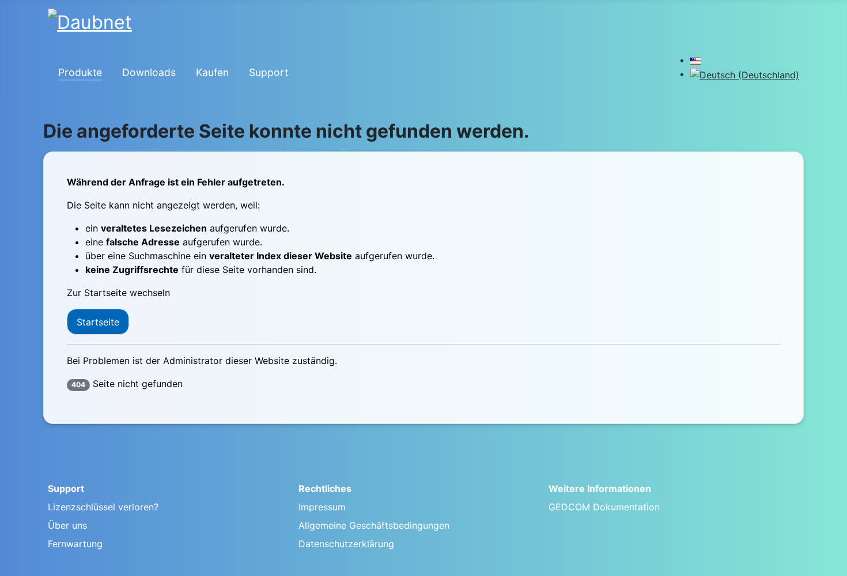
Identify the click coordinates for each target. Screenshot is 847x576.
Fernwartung (75, 544)
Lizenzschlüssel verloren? (103, 507)
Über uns (67, 525)
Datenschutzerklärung (346, 544)
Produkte (80, 72)
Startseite (98, 322)
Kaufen (212, 72)
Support (268, 72)
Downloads (149, 72)
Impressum (322, 507)
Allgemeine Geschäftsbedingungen (373, 525)
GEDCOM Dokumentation (604, 507)
